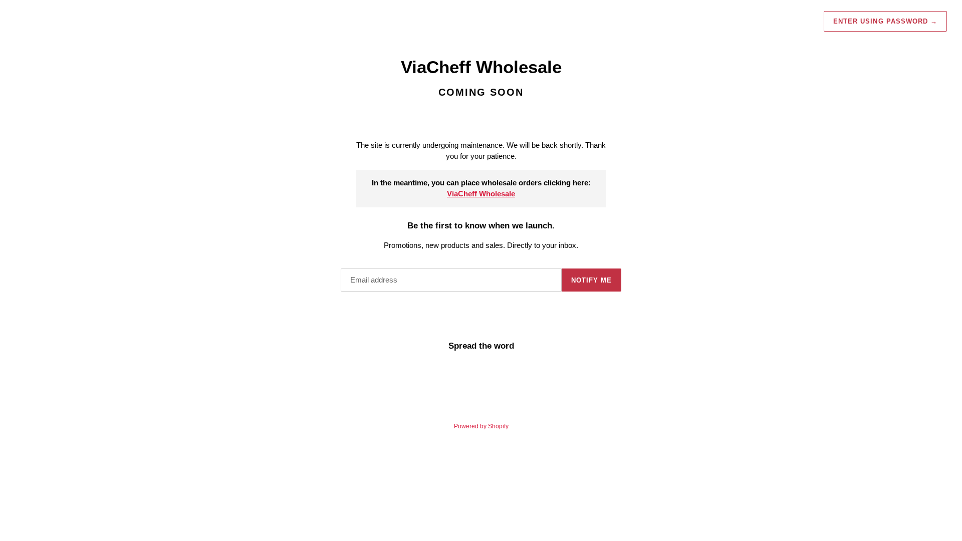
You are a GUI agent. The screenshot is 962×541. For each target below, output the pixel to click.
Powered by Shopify (481, 426)
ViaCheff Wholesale (481, 193)
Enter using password (885, 21)
